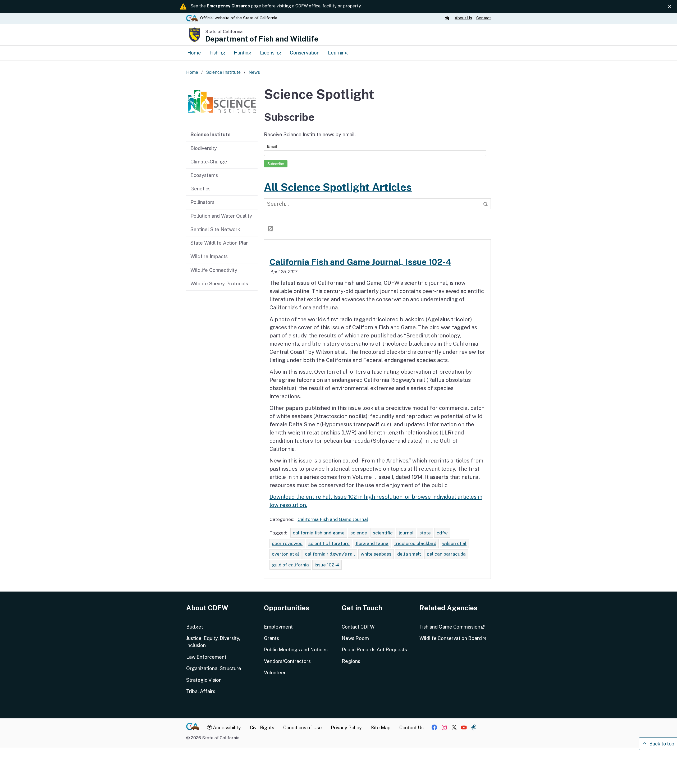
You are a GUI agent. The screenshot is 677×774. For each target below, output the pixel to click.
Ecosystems (204, 175)
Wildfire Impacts (209, 256)
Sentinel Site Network (215, 229)
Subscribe (275, 164)
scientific (383, 532)
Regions (351, 661)
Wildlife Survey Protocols (219, 283)
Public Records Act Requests (374, 649)
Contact (483, 18)
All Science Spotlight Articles (338, 187)
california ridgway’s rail (330, 554)
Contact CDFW (358, 627)
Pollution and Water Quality (221, 216)
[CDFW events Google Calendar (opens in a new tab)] (447, 18)
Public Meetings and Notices (296, 649)
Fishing (217, 53)
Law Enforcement (206, 657)
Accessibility (226, 727)
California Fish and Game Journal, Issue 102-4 (360, 262)
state (425, 532)
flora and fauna (371, 543)
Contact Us (411, 727)
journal (406, 532)
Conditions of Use (302, 727)
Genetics (200, 188)
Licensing (270, 53)
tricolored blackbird (415, 543)
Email (272, 146)
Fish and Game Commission (455, 627)
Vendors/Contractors (287, 661)
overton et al (285, 554)
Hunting (242, 53)
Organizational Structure (213, 668)
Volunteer (275, 672)
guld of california (290, 564)
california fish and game (319, 532)
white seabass (376, 554)
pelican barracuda (446, 554)
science (358, 532)
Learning (338, 53)
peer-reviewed (287, 543)
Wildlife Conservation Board (455, 638)
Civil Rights (262, 727)
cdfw (442, 532)
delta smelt (409, 554)
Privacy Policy (346, 727)
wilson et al (454, 543)
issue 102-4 (327, 564)
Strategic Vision (204, 680)
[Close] (669, 6)
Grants (271, 638)
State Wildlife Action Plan (219, 243)
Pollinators (202, 202)
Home (194, 53)
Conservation (304, 53)
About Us (463, 18)
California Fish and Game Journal (333, 519)
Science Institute (210, 134)
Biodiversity (203, 148)
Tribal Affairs (200, 691)
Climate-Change (208, 161)
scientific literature (329, 543)
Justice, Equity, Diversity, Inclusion (213, 641)
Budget (194, 627)
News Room (355, 638)
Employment (278, 627)
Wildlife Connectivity (213, 270)
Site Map (380, 727)
